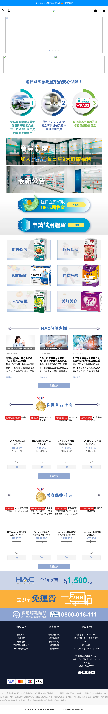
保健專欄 (21, 641)
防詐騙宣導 (54, 648)
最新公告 (21, 638)
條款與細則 (54, 641)
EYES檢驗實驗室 (21, 648)
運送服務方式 (54, 634)
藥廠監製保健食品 (21, 645)
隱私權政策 (54, 645)
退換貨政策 (54, 638)
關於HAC (21, 634)
